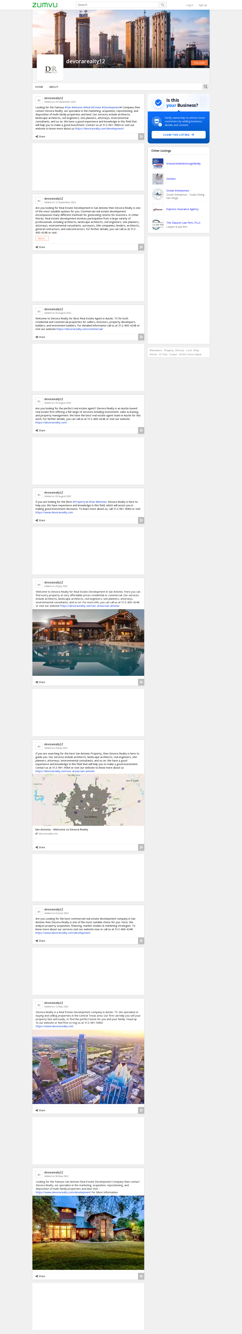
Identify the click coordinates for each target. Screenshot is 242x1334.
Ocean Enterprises (177, 190)
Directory (179, 350)
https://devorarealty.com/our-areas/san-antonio (89, 605)
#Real (86, 107)
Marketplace (156, 350)
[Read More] (141, 136)
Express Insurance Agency (182, 209)
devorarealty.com (48, 833)
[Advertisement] (178, 290)
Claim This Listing (176, 134)
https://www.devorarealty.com (54, 512)
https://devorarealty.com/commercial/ (80, 329)
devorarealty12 (53, 98)
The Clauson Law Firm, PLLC (183, 222)
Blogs (196, 350)
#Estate (96, 107)
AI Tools (163, 354)
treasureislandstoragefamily (183, 163)
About (53, 86)
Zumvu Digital (194, 354)
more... (42, 238)
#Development (111, 107)
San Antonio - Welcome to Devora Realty (61, 829)
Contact (173, 354)
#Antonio (77, 107)
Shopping (168, 350)
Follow (199, 62)
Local (189, 350)
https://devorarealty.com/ (51, 422)
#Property (79, 501)
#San (68, 107)
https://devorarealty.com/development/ (99, 128)
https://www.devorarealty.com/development (62, 932)
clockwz (171, 178)
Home (39, 86)
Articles (153, 354)
